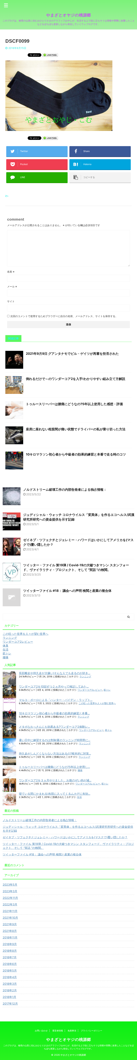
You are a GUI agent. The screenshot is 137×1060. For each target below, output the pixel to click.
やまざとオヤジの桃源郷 (68, 15)
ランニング (85, 676)
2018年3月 (10, 984)
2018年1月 (9, 997)
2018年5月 (10, 970)
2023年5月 (10, 884)
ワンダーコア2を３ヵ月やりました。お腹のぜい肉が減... (55, 780)
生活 (79, 797)
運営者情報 (57, 1030)
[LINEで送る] (50, 55)
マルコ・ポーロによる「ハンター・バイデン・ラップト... (55, 700)
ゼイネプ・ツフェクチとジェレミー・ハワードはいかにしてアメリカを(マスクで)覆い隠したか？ (65, 837)
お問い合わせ (41, 1030)
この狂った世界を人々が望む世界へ (97, 703)
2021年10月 (10, 917)
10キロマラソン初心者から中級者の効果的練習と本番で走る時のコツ (76, 454)
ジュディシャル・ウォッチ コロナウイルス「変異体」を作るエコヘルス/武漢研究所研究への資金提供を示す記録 (68, 828)
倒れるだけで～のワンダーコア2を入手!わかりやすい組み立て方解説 (75, 379)
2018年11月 (10, 937)
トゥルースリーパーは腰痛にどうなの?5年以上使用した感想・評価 (74, 404)
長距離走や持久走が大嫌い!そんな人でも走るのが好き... (54, 673)
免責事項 (72, 1030)
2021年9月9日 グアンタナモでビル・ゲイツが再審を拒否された (72, 353)
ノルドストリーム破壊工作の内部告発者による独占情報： (65, 489)
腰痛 (80, 770)
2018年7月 (10, 957)
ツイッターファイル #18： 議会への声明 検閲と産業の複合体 (67, 591)
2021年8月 (10, 931)
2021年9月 (10, 924)
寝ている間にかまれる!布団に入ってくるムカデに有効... (54, 793)
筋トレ (107, 690)
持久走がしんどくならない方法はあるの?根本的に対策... (55, 753)
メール (12, 286)
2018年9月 (10, 944)
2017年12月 (10, 1003)
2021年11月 (10, 911)
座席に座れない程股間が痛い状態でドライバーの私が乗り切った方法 (75, 429)
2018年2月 (10, 990)
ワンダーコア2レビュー (90, 690)
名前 (10, 271)
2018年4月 (10, 977)
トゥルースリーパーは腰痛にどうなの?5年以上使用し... (54, 767)
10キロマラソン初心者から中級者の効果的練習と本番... (54, 713)
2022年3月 (10, 904)
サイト (11, 301)
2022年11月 (10, 898)
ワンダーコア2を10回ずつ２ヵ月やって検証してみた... (54, 686)
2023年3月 (10, 891)
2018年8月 (10, 950)
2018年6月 (10, 964)
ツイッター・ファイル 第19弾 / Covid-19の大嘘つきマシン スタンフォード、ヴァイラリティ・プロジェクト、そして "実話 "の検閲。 (68, 846)
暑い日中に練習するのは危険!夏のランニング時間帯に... (54, 740)
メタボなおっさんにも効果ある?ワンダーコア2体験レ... (54, 726)
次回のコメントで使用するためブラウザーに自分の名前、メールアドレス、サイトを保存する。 (64, 316)
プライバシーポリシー (91, 1030)
